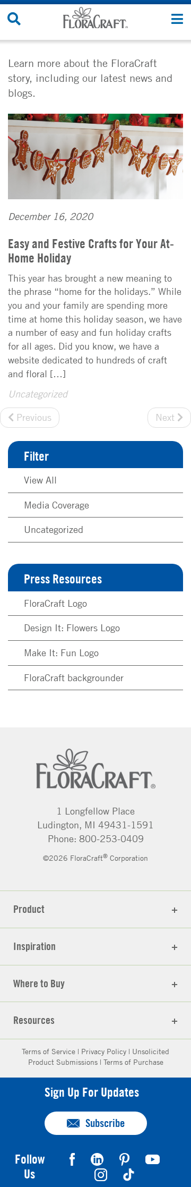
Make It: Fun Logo (61, 652)
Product (29, 908)
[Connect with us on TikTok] (128, 1173)
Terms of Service (48, 1051)
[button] (177, 18)
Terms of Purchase (133, 1061)
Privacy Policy (103, 1051)
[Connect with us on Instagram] (101, 1173)
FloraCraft (95, 17)
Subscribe (105, 1123)
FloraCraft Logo (55, 603)
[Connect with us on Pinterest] (124, 1158)
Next (166, 417)
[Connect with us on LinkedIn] (97, 1158)
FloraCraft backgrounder (74, 677)
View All (40, 480)
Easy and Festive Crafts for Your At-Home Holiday (91, 250)
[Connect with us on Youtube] (152, 1158)
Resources (34, 1020)
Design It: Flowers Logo (72, 627)
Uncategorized (37, 394)
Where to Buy (39, 983)
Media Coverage (56, 505)
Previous (32, 417)
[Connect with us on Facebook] (72, 1158)
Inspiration (34, 946)
